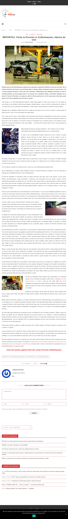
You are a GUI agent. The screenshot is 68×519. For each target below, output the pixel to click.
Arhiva (39, 1)
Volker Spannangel (43, 356)
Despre (34, 1)
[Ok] (66, 514)
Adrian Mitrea (29, 42)
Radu (3, 484)
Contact (29, 1)
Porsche (33, 34)
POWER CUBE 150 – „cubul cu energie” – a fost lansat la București (25, 484)
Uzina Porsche (31, 356)
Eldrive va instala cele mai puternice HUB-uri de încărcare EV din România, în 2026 (25, 458)
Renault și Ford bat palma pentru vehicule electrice (26, 480)
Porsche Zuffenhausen (17, 356)
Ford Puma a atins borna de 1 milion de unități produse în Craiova (20, 449)
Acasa (3, 30)
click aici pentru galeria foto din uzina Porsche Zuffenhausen (34, 350)
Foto (10, 30)
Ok (34, 516)
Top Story (39, 34)
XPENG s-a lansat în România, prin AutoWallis (15, 445)
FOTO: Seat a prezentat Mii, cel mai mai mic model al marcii (28, 477)
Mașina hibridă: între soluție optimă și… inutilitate (20, 488)
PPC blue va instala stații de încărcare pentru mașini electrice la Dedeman (22, 441)
